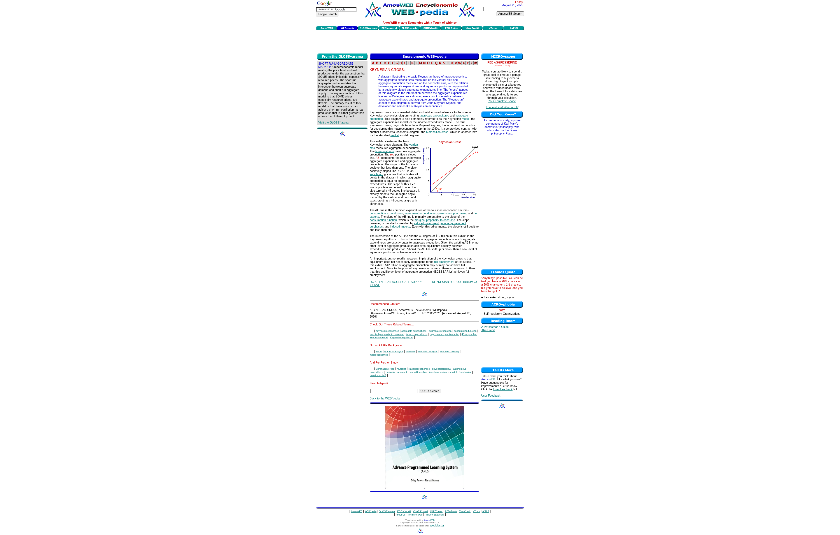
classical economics (419, 368)
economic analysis (428, 351)
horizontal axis (384, 151)
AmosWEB (356, 511)
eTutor (476, 511)
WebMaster (437, 525)
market (394, 135)
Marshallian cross (437, 132)
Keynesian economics (387, 331)
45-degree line (469, 334)
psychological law (441, 368)
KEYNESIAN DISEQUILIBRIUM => (455, 282)
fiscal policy (465, 372)
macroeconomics (379, 354)
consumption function (383, 220)
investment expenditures (420, 213)
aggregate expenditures (434, 115)
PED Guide (451, 511)
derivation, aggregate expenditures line (406, 372)
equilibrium (376, 174)
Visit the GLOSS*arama (333, 122)
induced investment (426, 223)
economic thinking (449, 351)
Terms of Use (415, 514)
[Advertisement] (420, 41)
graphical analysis (393, 351)
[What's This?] (502, 65)
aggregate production (440, 331)
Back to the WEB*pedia (385, 398)
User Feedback (503, 389)
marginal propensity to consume (435, 220)
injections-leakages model (443, 372)
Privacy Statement (434, 514)
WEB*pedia (370, 511)
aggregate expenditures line (444, 334)
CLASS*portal (420, 511)
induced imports (400, 226)
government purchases (452, 213)
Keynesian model (379, 337)
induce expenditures (416, 334)
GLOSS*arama (387, 511)
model (465, 118)
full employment (444, 261)
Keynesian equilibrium (401, 337)
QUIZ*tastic (436, 511)
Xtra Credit (488, 330)
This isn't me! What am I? (502, 107)
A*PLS (485, 511)
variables (410, 351)
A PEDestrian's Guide (495, 326)
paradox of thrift (378, 375)
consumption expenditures (386, 213)
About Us (401, 514)
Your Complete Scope (502, 101)
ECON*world (404, 511)
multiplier (401, 368)
